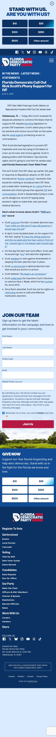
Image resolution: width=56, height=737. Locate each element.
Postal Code (7, 359)
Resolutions (8, 600)
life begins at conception (33, 273)
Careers (6, 617)
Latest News (30, 73)
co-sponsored (18, 266)
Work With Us (10, 613)
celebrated (16, 278)
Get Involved (10, 534)
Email (4, 370)
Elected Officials (10, 604)
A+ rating (37, 186)
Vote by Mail (8, 556)
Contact (30, 676)
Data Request (9, 574)
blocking (28, 123)
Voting (6, 552)
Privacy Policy (41, 676)
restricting (10, 292)
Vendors (6, 621)
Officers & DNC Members (15, 592)
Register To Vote (12, 528)
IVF (45, 190)
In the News (10, 73)
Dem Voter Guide (11, 560)
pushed (48, 281)
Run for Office (9, 578)
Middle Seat (32, 681)
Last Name (7, 347)
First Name (7, 336)
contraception (9, 193)
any (22, 254)
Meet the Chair (10, 588)
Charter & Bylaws (11, 596)
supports (15, 222)
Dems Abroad (9, 564)
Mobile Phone (12, 381)
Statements (11, 78)
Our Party (8, 583)
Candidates (9, 570)
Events (5, 539)
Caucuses (7, 547)
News (5, 608)
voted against (17, 135)
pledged (15, 258)
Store (5, 627)
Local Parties (8, 543)
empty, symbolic (26, 178)
